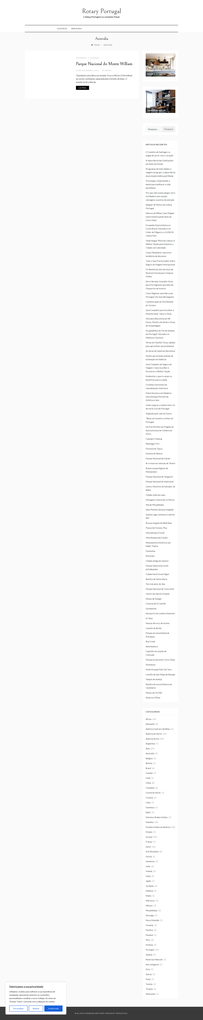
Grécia (149, 856)
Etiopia (149, 832)
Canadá (149, 773)
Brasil (148, 768)
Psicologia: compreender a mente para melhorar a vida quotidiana (158, 184)
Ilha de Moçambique (155, 505)
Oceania (94, 58)
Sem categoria (152, 964)
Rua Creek (150, 641)
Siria (148, 969)
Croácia (149, 797)
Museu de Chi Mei (154, 692)
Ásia (148, 748)
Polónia (149, 945)
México (149, 905)
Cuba (148, 802)
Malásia (149, 891)
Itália (148, 876)
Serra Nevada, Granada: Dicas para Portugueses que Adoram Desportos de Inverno (159, 285)
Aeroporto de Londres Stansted (160, 613)
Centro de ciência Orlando (158, 594)
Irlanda (149, 871)
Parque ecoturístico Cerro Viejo (160, 659)
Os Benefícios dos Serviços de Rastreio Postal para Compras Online (159, 273)
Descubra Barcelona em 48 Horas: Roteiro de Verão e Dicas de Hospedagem (160, 322)
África (148, 719)
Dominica (150, 807)
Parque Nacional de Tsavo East (160, 589)
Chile (148, 778)
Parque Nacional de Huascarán (160, 481)
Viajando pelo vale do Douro (159, 413)
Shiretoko (150, 556)
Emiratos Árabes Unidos (157, 817)
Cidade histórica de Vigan (157, 574)
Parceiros (76, 29)
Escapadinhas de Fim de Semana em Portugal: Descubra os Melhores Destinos (160, 334)
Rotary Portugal (101, 11)
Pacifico (149, 930)
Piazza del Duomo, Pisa (156, 528)
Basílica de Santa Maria (156, 579)
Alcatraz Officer (153, 697)
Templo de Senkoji (154, 679)
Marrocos (150, 900)
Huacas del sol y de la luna (157, 623)
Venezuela (150, 994)
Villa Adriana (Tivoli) (155, 533)
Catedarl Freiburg (154, 439)
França (149, 841)
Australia (81, 58)
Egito (148, 812)
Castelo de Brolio (154, 628)
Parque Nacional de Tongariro (159, 476)
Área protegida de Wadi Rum (159, 523)
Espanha (149, 822)
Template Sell (121, 1013)
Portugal (150, 949)
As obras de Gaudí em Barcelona (160, 351)
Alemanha (150, 724)
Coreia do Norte (153, 792)
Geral (148, 846)
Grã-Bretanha (152, 851)
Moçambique (151, 910)
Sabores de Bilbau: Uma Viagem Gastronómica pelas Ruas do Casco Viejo (160, 216)
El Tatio (149, 618)
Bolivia (149, 763)
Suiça (148, 979)
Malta (148, 896)
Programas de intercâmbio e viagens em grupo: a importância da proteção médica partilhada (160, 172)
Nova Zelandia (152, 920)
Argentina (150, 743)
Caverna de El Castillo (156, 603)
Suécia (149, 974)
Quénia (149, 954)
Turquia (149, 989)
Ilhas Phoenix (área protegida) (159, 509)
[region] (36, 998)
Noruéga (150, 915)
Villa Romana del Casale (157, 537)
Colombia (150, 788)
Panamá (149, 935)
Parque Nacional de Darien (158, 458)
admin (108, 70)
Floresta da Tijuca (154, 448)
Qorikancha (151, 608)
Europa (149, 837)
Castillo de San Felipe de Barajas (160, 674)
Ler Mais (82, 88)
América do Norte (154, 734)
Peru (148, 940)
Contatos (62, 29)
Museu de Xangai (153, 598)
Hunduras (150, 861)
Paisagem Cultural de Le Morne (160, 500)
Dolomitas (150, 551)
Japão (148, 881)
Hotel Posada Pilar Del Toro (159, 669)
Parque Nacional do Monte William (104, 63)
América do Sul (152, 738)
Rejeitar (36, 1008)
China (148, 783)
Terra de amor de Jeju (155, 584)
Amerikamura (152, 646)
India (148, 866)
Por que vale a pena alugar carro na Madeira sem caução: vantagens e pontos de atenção (160, 196)
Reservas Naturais (154, 959)
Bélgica (149, 758)
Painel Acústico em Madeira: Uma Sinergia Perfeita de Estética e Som (159, 396)
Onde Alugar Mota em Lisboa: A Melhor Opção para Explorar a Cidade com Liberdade (160, 244)
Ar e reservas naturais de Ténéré (160, 463)
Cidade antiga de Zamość (157, 561)
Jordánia (150, 886)
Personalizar (18, 1008)
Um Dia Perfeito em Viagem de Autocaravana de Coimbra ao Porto (160, 430)
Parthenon (150, 664)
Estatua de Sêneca (154, 453)
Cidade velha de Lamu (155, 495)
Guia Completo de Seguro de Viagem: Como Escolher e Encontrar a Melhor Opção (159, 368)
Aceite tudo (53, 1008)
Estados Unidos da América (158, 827)
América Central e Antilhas (158, 729)
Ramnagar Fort (153, 443)
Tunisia (149, 984)
